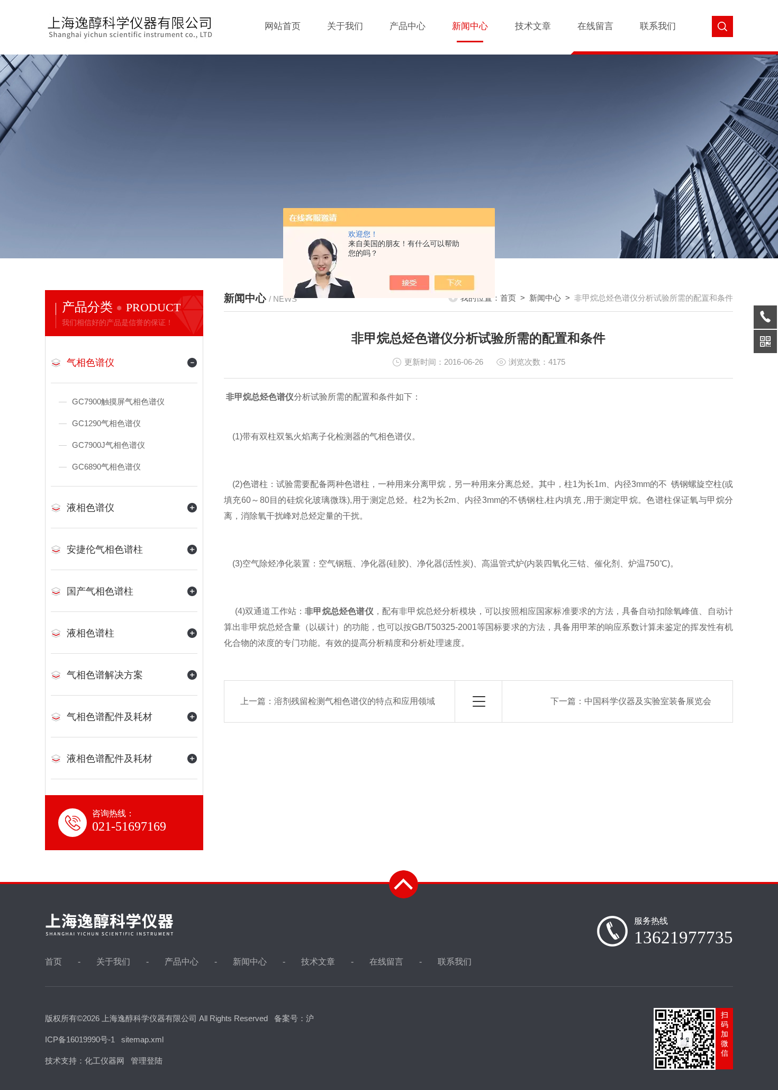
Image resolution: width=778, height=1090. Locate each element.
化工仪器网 (104, 1060)
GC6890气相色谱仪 (106, 466)
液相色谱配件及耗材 (109, 758)
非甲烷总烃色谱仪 (260, 396)
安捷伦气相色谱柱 (105, 549)
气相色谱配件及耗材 (109, 716)
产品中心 (408, 26)
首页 (508, 297)
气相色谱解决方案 (105, 675)
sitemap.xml (142, 1039)
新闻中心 (470, 26)
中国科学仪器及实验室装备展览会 (647, 701)
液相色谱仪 (90, 507)
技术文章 (533, 26)
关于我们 (345, 26)
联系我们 (658, 26)
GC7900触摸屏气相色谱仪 (118, 401)
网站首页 (283, 26)
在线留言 (595, 26)
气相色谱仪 (90, 362)
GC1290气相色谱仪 (106, 423)
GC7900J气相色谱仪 (108, 444)
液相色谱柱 (90, 633)
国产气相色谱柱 (100, 591)
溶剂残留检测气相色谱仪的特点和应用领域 (354, 701)
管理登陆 (146, 1060)
